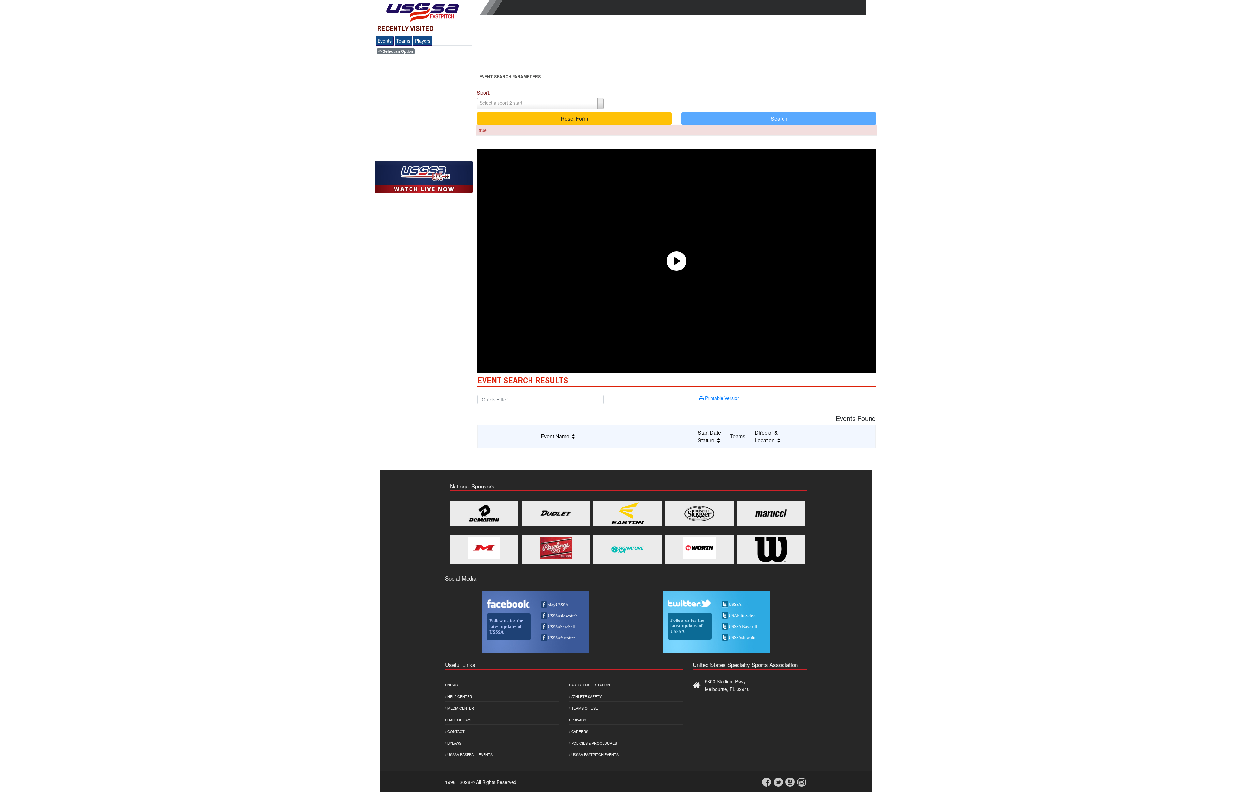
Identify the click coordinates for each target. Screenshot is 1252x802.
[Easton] (627, 513)
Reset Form (574, 118)
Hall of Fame (459, 719)
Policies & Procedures (593, 743)
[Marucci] (771, 513)
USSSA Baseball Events (469, 754)
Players (422, 40)
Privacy (578, 719)
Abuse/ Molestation (590, 684)
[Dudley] (556, 513)
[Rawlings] (556, 548)
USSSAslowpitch (563, 615)
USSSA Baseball (743, 626)
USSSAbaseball (561, 626)
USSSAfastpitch (562, 637)
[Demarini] (484, 513)
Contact (455, 731)
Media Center (460, 708)
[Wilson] (771, 549)
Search (779, 118)
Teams (403, 40)
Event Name (556, 436)
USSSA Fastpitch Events (594, 754)
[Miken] (484, 548)
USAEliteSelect (742, 615)
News (452, 684)
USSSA (735, 604)
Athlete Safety (586, 696)
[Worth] (699, 548)
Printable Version (722, 398)
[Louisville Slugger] (699, 513)
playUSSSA (558, 604)
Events (385, 40)
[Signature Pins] (627, 549)
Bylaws (453, 743)
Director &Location (766, 436)
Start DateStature (709, 436)
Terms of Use (584, 708)
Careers (579, 731)
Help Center (459, 696)
